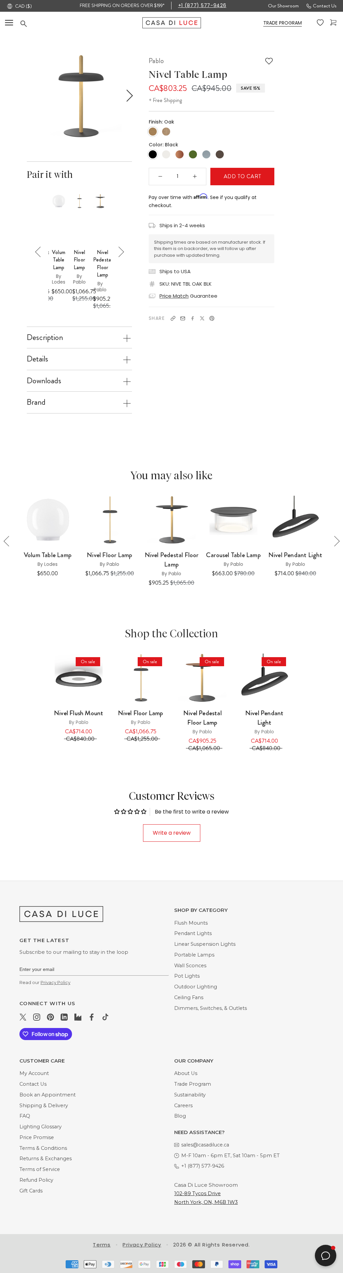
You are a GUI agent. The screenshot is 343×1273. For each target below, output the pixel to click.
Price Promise (36, 1137)
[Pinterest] (211, 318)
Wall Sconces (190, 966)
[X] (202, 318)
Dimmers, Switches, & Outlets (210, 1008)
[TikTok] (105, 1016)
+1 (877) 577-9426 (202, 5)
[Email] (182, 318)
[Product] (79, 678)
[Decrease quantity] (160, 176)
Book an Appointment (47, 1095)
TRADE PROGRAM (282, 22)
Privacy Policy (55, 982)
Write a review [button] (172, 833)
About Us (185, 1073)
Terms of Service (39, 1169)
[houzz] (77, 1016)
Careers (183, 1106)
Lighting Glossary (40, 1127)
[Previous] (40, 251)
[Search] (81, 23)
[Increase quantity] (195, 176)
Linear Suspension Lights (204, 944)
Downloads (44, 380)
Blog (180, 1116)
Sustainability (190, 1095)
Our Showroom (283, 5)
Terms (102, 1244)
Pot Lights (187, 976)
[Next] (118, 251)
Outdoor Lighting (195, 987)
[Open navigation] (9, 23)
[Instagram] (36, 1016)
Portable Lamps (194, 955)
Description (45, 337)
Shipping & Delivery (43, 1106)
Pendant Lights (193, 933)
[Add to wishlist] (269, 61)
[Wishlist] (321, 23)
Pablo (156, 61)
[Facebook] (192, 318)
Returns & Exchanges (45, 1159)
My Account (34, 1073)
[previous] (30, 95)
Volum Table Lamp (58, 260)
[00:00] (79, 95)
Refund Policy (36, 1180)
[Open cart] (334, 23)
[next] (128, 95)
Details (37, 358)
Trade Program (192, 1084)
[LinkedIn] (64, 1016)
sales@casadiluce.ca (205, 1145)
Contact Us (324, 5)
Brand (36, 402)
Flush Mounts (191, 923)
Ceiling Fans (188, 997)
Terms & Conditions (43, 1148)
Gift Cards (31, 1191)
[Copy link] (173, 318)
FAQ (24, 1116)
